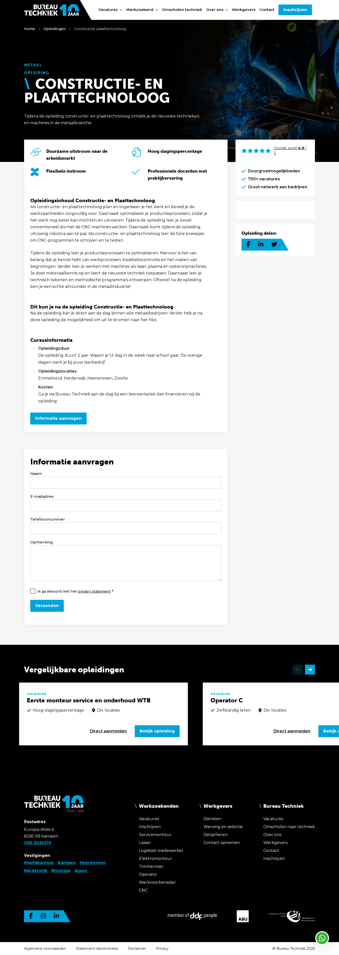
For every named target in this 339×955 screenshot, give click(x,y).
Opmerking (41, 542)
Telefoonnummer (47, 519)
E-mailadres (42, 496)
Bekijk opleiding (157, 731)
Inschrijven (295, 9)
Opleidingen (54, 29)
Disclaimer (137, 948)
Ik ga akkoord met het (74, 591)
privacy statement (94, 591)
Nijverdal (60, 870)
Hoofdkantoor (39, 862)
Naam (36, 473)
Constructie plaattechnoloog (100, 29)
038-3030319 (37, 842)
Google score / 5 (290, 150)
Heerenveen (93, 862)
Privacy (162, 948)
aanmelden (108, 731)
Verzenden (47, 605)
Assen (80, 870)
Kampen (67, 862)
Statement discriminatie (97, 948)
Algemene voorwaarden (45, 948)
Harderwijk (35, 870)
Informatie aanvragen (58, 418)
